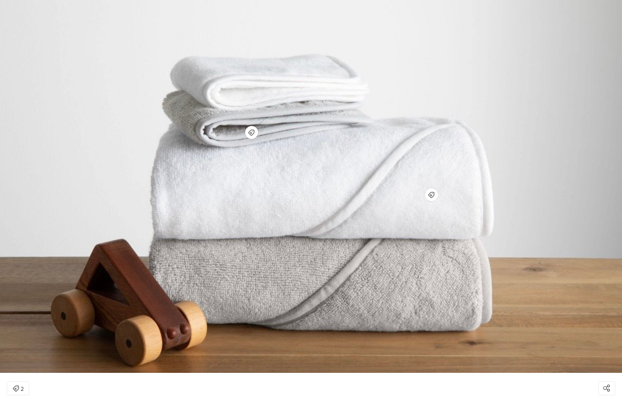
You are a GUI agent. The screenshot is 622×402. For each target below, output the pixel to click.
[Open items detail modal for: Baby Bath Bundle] (431, 194)
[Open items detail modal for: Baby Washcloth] (251, 132)
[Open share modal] (607, 388)
